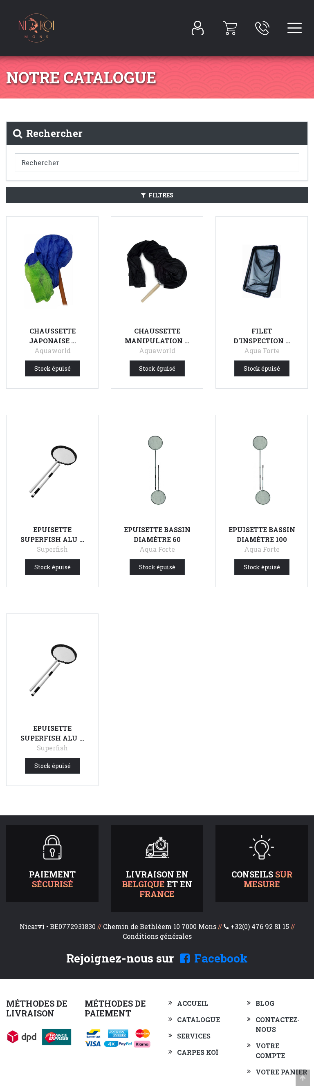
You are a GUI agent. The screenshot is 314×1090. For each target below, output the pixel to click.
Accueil (193, 1003)
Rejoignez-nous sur (157, 958)
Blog (265, 1003)
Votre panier (281, 1072)
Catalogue (198, 1019)
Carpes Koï (197, 1052)
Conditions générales (157, 936)
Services (194, 1036)
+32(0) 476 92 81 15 (260, 926)
